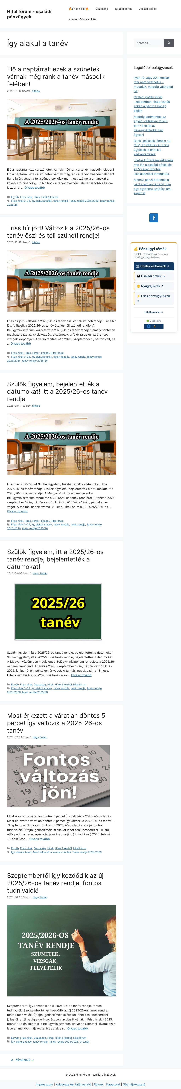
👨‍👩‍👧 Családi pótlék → (151, 276)
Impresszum (44, 1084)
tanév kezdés (61, 356)
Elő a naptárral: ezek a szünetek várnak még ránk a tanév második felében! (56, 76)
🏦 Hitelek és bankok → (153, 266)
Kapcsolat (113, 1084)
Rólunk (98, 1084)
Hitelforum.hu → (154, 312)
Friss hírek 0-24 (20, 200)
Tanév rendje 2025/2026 (84, 200)
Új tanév (84, 1041)
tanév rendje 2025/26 (35, 360)
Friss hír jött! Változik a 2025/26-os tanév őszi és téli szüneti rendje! (58, 231)
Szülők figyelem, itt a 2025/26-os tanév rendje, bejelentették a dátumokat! (55, 559)
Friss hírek (26, 197)
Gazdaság (102, 8)
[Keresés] (169, 43)
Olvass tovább (34, 187)
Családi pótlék (147, 8)
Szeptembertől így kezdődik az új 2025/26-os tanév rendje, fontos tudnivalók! (55, 883)
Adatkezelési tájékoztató (73, 1084)
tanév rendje (60, 200)
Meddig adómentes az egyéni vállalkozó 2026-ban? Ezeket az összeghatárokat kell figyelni (151, 126)
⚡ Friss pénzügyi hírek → (153, 298)
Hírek (37, 197)
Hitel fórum (57, 352)
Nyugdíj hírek (123, 8)
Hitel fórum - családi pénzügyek (29, 14)
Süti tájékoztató (134, 1084)
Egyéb (15, 197)
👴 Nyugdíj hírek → (150, 286)
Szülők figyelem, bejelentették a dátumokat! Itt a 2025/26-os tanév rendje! (57, 391)
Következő (25, 1059)
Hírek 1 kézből (49, 197)
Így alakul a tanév (41, 200)
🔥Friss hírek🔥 (79, 8)
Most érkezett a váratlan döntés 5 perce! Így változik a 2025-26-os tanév (56, 723)
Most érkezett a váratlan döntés (52, 852)
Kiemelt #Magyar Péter (83, 19)
